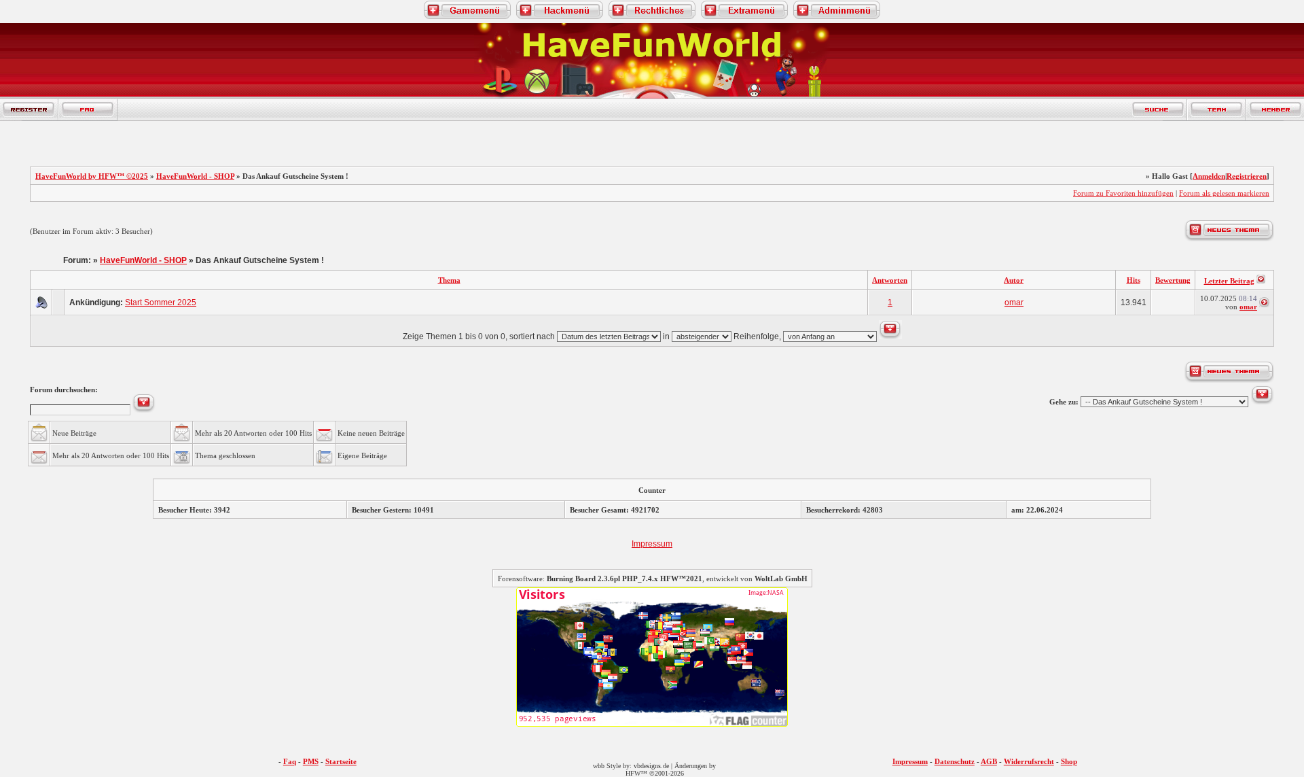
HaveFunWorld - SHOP (195, 176)
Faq (289, 761)
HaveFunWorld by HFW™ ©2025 (91, 176)
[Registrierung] (29, 110)
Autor (1014, 280)
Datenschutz (955, 761)
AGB (989, 761)
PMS (311, 761)
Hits (1133, 280)
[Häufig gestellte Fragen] (87, 110)
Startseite (341, 761)
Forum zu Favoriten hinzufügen (1123, 193)
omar (1014, 302)
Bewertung (1173, 280)
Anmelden (1209, 176)
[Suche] (1159, 110)
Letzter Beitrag (1229, 281)
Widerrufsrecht (1029, 761)
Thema (449, 280)
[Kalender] (145, 110)
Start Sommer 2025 (160, 302)
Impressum (652, 544)
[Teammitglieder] (1216, 110)
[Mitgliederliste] (1275, 110)
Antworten (889, 280)
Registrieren (1247, 176)
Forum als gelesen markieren (1224, 193)
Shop (1069, 761)
